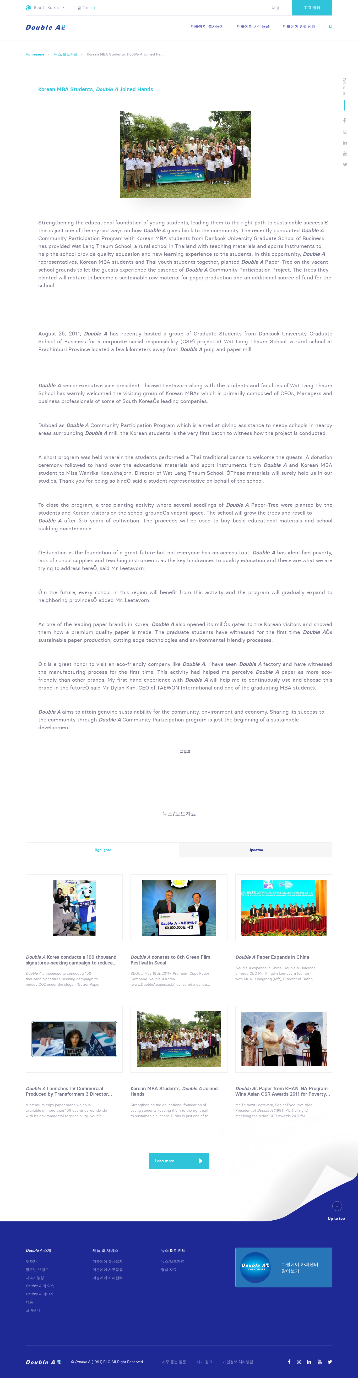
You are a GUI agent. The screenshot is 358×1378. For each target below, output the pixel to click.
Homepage (35, 54)
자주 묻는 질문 (174, 1361)
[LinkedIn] (345, 143)
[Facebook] (344, 121)
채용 (276, 7)
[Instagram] (345, 132)
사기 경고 (204, 1361)
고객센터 (312, 7)
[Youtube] (345, 154)
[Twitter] (345, 165)
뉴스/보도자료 (65, 54)
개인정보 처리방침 (238, 1361)
